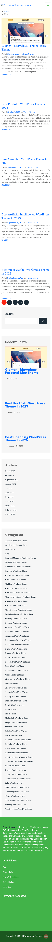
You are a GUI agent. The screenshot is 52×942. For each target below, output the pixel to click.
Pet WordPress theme (13, 735)
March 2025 (10, 471)
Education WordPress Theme (17, 631)
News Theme (10, 714)
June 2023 (9, 493)
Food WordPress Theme (15, 666)
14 (21, 302)
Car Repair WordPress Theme (17, 575)
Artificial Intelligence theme (16, 545)
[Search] (43, 321)
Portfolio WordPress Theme (16, 744)
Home (6, 11)
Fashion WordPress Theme (16, 649)
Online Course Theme (14, 727)
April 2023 (9, 501)
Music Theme (10, 709)
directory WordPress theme (16, 618)
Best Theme (10, 549)
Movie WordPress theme (15, 705)
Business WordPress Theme (16, 571)
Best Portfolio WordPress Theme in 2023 (25, 405)
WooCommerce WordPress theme (18, 809)
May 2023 (9, 497)
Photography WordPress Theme (18, 740)
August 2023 (10, 484)
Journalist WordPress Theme (16, 692)
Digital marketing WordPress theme (19, 614)
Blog (7, 554)
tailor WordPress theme (14, 783)
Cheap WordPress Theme (15, 580)
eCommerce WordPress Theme (17, 627)
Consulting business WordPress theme (20, 597)
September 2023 (11, 480)
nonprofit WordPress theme (16, 722)
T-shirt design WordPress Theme (18, 779)
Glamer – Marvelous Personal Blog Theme (22, 371)
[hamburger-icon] (48, 5)
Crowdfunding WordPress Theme (18, 610)
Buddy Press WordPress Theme (18, 567)
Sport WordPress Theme (15, 766)
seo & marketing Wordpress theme (19, 757)
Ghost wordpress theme (14, 675)
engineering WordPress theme (17, 636)
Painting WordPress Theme (16, 731)
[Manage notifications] (46, 936)
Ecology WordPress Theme (16, 623)
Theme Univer (28, 54)
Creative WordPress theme (15, 605)
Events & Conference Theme (17, 644)
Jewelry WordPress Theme (16, 688)
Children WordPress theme (16, 584)
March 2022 (10, 514)
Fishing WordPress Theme (15, 653)
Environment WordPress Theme (18, 640)
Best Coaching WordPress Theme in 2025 (25, 439)
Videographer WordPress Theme (18, 800)
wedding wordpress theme (15, 805)
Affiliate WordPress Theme (16, 541)
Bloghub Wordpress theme (16, 562)
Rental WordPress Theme (15, 748)
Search (9, 313)
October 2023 (10, 475)
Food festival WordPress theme (17, 662)
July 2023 (9, 488)
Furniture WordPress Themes (17, 670)
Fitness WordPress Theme (15, 657)
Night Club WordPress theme (17, 718)
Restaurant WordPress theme (16, 753)
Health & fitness (11, 683)
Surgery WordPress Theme (16, 774)
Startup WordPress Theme (15, 770)
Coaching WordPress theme (16, 588)
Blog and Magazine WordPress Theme (20, 558)
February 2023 (11, 510)
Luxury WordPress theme (15, 696)
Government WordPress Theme (17, 679)
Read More (6, 74)
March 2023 (10, 506)
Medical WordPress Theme (16, 701)
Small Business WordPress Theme (19, 761)
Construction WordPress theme (17, 593)
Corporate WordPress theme (16, 601)
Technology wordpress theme (17, 792)
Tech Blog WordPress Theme (17, 787)
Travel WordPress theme (15, 796)
